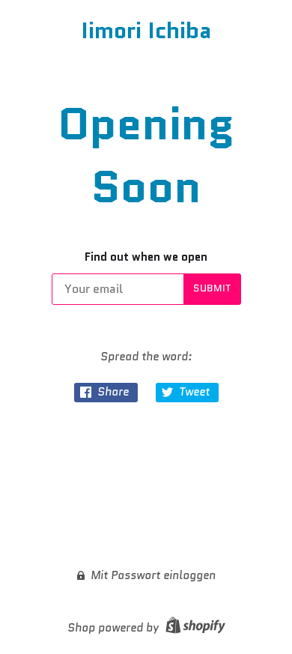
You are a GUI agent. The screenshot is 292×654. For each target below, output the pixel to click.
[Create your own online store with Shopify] (193, 628)
